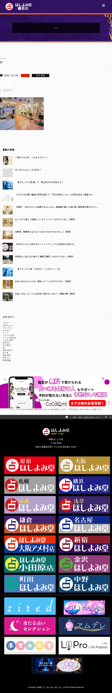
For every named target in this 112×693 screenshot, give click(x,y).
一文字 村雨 (8, 340)
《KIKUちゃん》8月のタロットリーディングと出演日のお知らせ (44, 244)
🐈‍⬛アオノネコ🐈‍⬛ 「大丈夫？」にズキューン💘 (37, 269)
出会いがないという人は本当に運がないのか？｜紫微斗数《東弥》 (45, 294)
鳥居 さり (7, 358)
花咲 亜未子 (8, 350)
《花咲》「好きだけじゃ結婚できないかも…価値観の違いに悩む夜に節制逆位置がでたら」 (57, 207)
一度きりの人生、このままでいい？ (31, 157)
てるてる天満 (8, 335)
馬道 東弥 (7, 355)
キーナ (5, 333)
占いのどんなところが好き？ (28, 170)
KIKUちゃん (8, 325)
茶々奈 (5, 353)
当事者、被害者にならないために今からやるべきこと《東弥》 (43, 232)
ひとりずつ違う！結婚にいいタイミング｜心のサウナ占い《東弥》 (45, 219)
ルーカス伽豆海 (9, 338)
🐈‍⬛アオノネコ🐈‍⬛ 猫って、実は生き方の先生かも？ (39, 182)
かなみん (6, 330)
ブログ (6, 323)
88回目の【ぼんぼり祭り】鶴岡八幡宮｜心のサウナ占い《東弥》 (45, 256)
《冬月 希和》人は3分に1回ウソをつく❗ (87, 417)
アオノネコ (7, 328)
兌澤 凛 (6, 343)
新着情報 (7, 360)
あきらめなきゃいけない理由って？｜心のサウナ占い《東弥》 (43, 281)
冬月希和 (6, 345)
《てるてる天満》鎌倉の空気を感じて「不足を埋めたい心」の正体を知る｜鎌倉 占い (54, 194)
